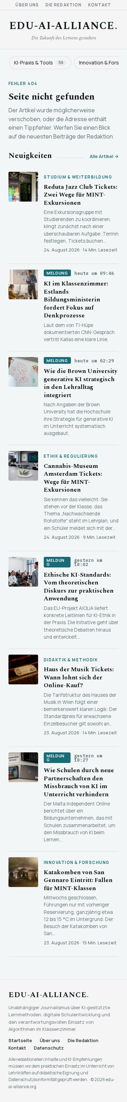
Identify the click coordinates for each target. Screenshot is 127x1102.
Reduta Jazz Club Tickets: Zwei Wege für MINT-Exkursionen (80, 195)
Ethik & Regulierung (71, 456)
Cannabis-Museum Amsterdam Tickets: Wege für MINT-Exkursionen (73, 478)
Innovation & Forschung (77, 862)
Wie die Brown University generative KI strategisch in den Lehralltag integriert (80, 383)
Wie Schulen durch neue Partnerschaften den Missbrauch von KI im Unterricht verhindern (79, 782)
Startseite (20, 1040)
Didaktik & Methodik (71, 660)
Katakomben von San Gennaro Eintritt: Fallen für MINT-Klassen (78, 880)
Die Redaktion (64, 5)
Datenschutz (49, 1048)
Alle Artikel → (104, 156)
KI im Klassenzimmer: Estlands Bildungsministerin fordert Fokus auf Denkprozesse (76, 299)
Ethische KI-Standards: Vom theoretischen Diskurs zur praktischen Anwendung (79, 586)
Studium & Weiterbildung (78, 177)
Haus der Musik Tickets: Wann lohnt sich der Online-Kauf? (79, 677)
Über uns (27, 5)
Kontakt (99, 5)
